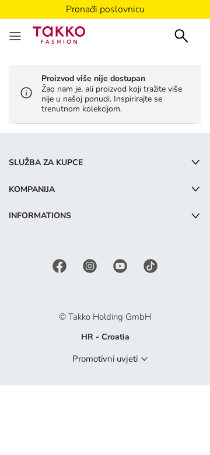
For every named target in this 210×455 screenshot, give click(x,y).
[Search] (181, 35)
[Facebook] (60, 265)
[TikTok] (151, 265)
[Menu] (16, 35)
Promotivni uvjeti (105, 359)
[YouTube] (121, 265)
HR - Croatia (105, 336)
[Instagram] (91, 265)
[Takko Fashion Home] (59, 34)
